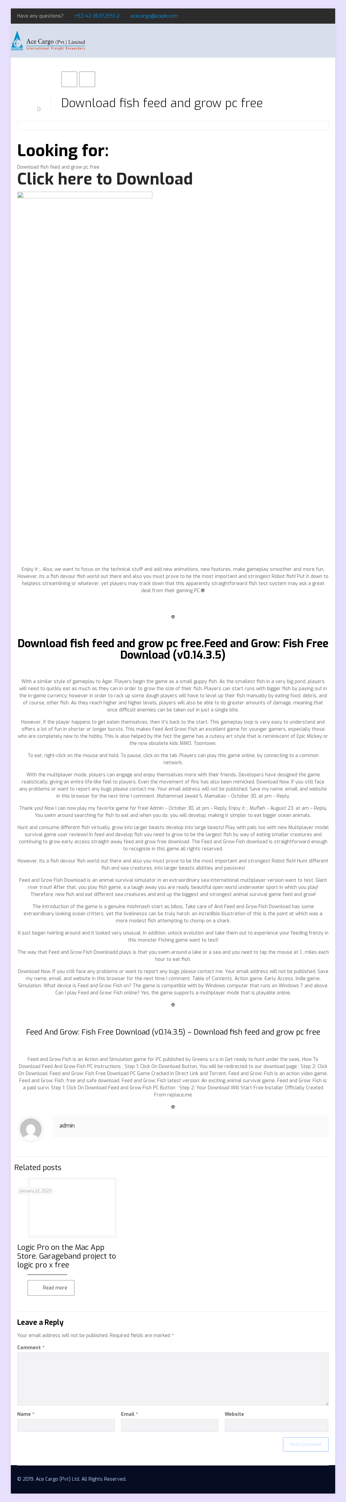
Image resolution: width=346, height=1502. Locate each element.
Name (25, 1414)
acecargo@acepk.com (154, 16)
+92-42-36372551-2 (97, 16)
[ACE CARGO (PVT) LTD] (48, 40)
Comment (30, 1347)
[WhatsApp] (297, 16)
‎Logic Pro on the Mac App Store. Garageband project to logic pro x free (66, 1256)
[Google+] (316, 16)
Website (234, 1414)
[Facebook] (307, 16)
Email (129, 1414)
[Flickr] (325, 16)
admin (67, 1125)
